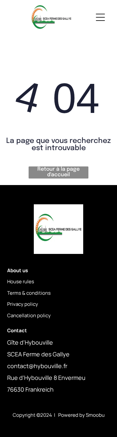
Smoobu (95, 415)
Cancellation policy (29, 315)
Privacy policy (22, 304)
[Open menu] (100, 17)
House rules (20, 281)
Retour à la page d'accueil (58, 172)
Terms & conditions (29, 292)
